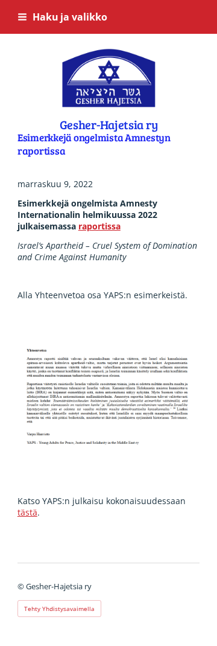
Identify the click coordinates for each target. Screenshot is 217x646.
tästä (27, 512)
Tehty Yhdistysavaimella (59, 608)
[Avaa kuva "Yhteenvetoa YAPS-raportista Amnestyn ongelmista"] (108, 398)
